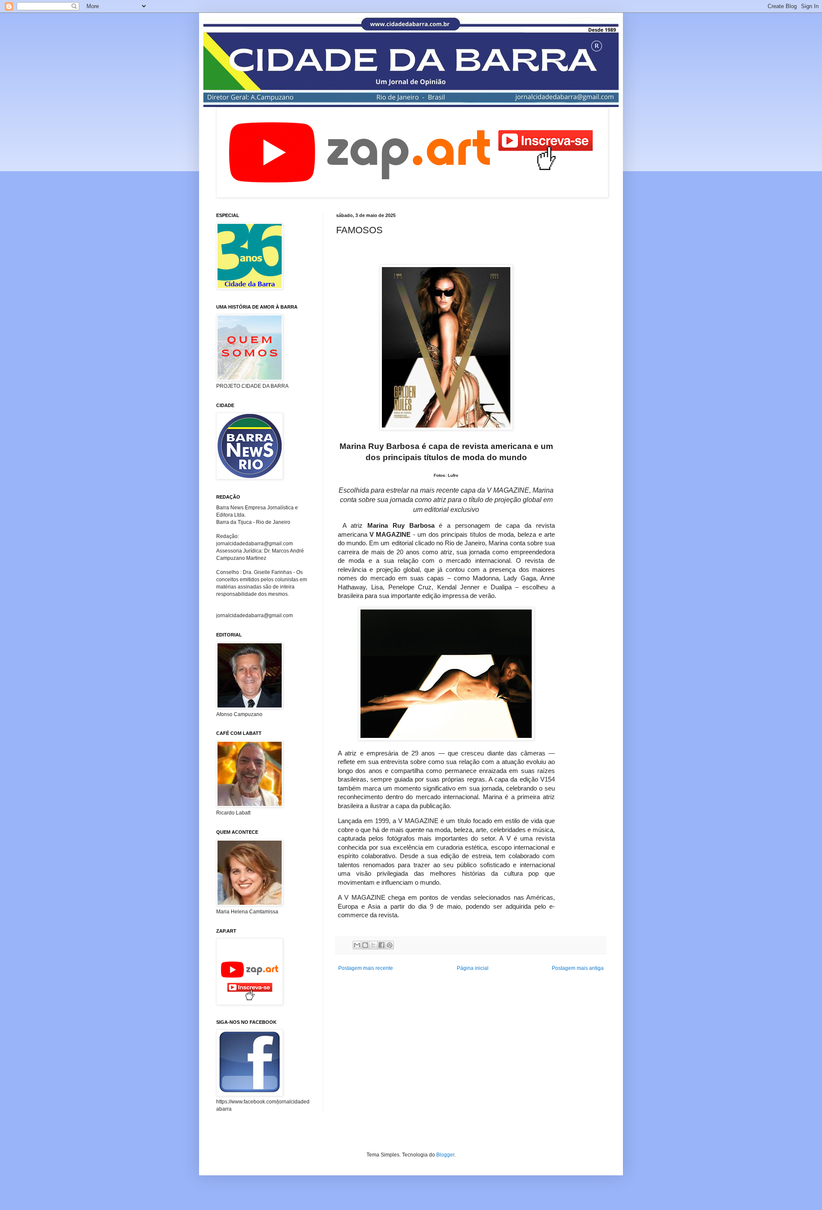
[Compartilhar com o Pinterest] (389, 945)
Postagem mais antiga (578, 968)
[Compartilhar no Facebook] (381, 945)
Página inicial (472, 968)
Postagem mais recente (365, 968)
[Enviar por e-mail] (357, 945)
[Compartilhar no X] (373, 945)
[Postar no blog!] (365, 945)
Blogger (445, 1155)
